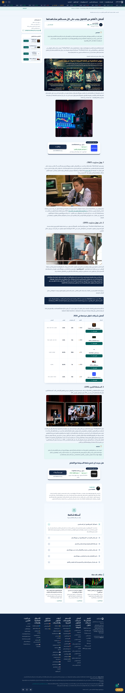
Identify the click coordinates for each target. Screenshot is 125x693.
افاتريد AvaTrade (87, 630)
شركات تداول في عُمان (76, 651)
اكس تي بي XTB (88, 646)
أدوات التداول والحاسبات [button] (56, 620)
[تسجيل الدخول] (6, 2)
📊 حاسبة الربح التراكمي (56, 654)
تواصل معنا (28, 626)
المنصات (101, 2)
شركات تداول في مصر (76, 665)
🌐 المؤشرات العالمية (36, 625)
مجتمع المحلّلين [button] (47, 619)
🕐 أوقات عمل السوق (56, 664)
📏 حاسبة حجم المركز (56, 645)
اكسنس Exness (87, 633)
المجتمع (69, 2)
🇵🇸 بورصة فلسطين (67, 648)
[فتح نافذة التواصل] (117, 685)
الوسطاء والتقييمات (108, 2)
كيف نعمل (25, 8)
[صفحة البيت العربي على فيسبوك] (23, 689)
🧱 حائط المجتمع (47, 623)
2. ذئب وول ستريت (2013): (35, 24)
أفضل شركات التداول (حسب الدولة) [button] (78, 622)
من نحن (28, 623)
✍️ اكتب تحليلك (47, 628)
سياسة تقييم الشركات (26, 633)
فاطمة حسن (95, 23)
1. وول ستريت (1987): (36, 22)
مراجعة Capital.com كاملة (57, 476)
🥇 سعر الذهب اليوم (36, 628)
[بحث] (9, 2)
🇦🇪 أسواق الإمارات (67, 630)
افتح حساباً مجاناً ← (57, 472)
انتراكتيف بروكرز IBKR (87, 648)
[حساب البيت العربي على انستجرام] (27, 689)
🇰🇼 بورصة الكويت (67, 636)
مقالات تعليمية (112, 12)
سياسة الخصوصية (26, 644)
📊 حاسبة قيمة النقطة (56, 633)
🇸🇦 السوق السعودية (67, 628)
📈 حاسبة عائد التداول (56, 652)
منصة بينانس (88, 635)
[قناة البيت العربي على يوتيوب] (30, 689)
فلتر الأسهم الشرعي (67, 651)
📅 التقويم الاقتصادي (56, 661)
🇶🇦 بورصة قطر (68, 638)
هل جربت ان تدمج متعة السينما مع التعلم (32, 30)
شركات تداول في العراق (76, 658)
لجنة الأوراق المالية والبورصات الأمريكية (77, 211)
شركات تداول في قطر (76, 643)
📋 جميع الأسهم (67, 653)
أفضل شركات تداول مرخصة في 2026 (33, 26)
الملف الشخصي (49, 24)
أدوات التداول (75, 2)
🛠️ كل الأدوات (57, 671)
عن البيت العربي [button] (27, 619)
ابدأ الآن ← (57, 146)
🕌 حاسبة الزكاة (57, 625)
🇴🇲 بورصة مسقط (67, 646)
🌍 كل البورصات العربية (66, 625)
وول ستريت (87, 170)
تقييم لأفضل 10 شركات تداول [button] (87, 621)
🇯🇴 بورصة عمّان (68, 641)
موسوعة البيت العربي (93, 2)
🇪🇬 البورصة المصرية (67, 633)
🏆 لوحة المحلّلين (47, 626)
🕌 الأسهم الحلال (67, 656)
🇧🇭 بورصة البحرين (67, 643)
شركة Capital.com (87, 628)
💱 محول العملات (57, 628)
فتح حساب (94, 331)
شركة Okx (89, 643)
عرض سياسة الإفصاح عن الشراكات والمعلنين (40, 683)
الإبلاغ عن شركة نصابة (26, 638)
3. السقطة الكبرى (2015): (35, 28)
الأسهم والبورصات (84, 2)
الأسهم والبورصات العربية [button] (67, 620)
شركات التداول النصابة (26, 636)
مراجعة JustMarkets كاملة (58, 150)
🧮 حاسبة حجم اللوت (56, 630)
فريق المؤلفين (27, 628)
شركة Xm (89, 640)
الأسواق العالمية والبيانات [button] (37, 620)
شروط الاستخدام (27, 641)
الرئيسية (117, 12)
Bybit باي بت (88, 638)
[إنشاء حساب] (3, 2)
